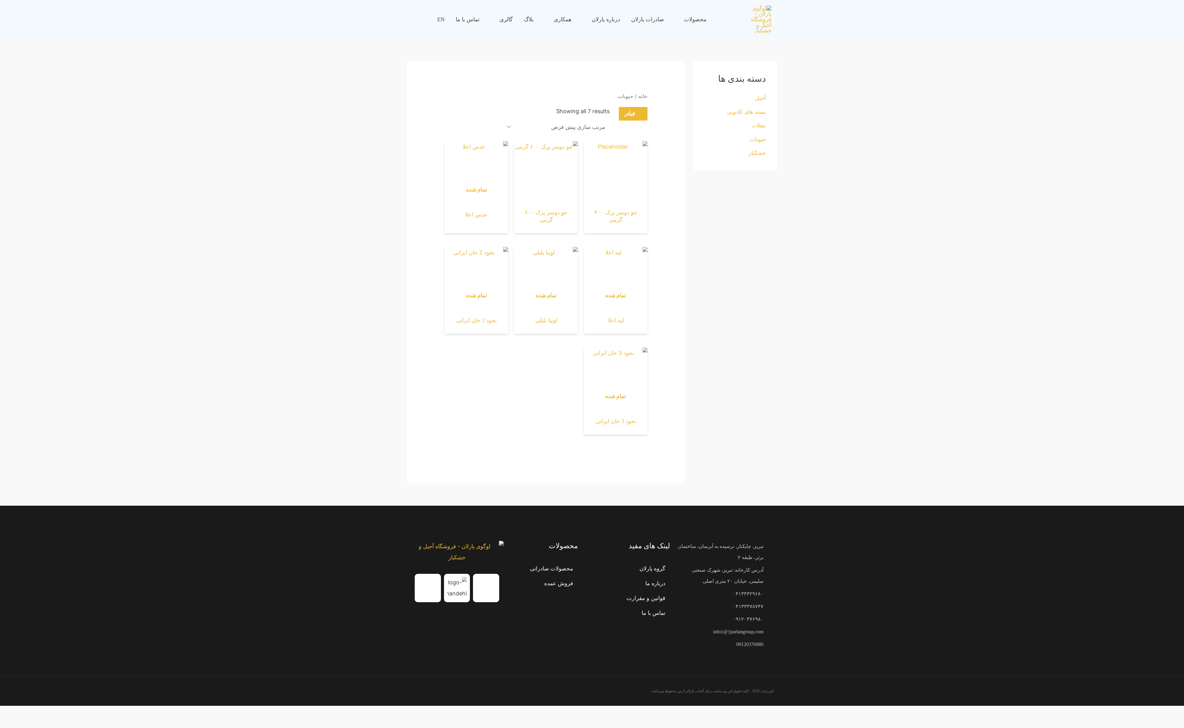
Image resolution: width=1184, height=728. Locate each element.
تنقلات (758, 125)
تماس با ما (653, 613)
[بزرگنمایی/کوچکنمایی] (1178, 713)
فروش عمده (558, 583)
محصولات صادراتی (551, 569)
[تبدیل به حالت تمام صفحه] (1164, 713)
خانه (643, 96)
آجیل (760, 98)
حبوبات (758, 139)
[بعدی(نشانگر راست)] (1164, 724)
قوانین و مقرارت (646, 598)
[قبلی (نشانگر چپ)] (1178, 724)
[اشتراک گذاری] (1150, 713)
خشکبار (757, 153)
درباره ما (655, 583)
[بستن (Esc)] (1136, 713)
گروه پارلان (652, 569)
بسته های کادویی (746, 112)
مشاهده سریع (616, 199)
